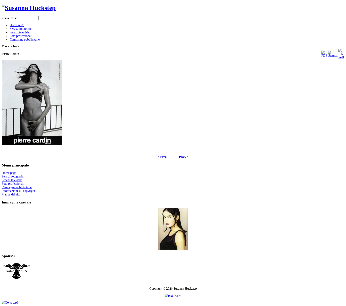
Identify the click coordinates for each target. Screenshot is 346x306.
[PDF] (324, 53)
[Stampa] (333, 53)
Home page (9, 172)
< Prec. (162, 156)
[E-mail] (341, 53)
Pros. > (183, 156)
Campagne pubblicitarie (17, 187)
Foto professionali (13, 183)
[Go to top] (10, 302)
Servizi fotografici (13, 176)
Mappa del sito (11, 194)
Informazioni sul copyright (18, 190)
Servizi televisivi (12, 180)
